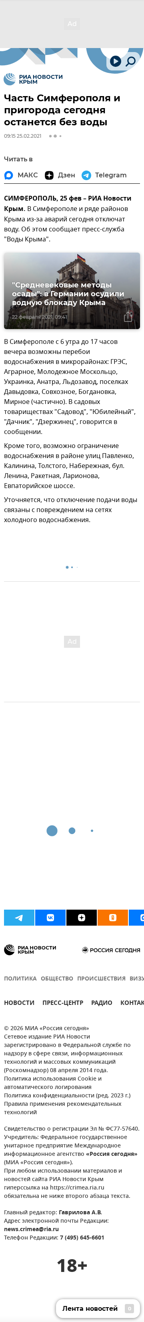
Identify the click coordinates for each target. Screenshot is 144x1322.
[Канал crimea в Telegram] (19, 918)
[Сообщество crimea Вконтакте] (50, 918)
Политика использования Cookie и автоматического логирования (53, 1083)
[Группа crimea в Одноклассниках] (113, 918)
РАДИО (101, 1004)
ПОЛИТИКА (20, 979)
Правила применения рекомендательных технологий (63, 1108)
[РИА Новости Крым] (33, 79)
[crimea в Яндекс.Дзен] (81, 918)
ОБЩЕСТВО (57, 979)
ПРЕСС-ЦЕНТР (62, 1004)
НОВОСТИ (19, 1004)
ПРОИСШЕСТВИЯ (101, 979)
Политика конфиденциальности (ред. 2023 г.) (67, 1096)
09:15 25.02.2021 (22, 136)
